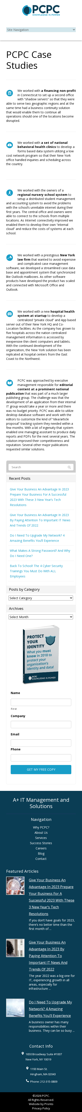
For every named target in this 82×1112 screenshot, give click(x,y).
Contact (41, 859)
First (14, 708)
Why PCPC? (41, 827)
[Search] (69, 467)
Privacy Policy (41, 1108)
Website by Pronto (41, 1104)
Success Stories (41, 843)
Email (15, 734)
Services (41, 838)
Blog (41, 853)
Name (15, 693)
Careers (41, 848)
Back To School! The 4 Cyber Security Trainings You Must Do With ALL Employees (36, 571)
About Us (41, 832)
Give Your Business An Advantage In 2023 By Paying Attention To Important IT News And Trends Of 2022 (40, 520)
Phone (16, 749)
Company (18, 716)
